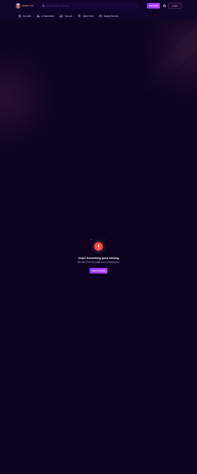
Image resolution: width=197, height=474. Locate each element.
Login (175, 6)
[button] (164, 5)
